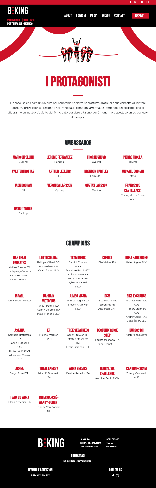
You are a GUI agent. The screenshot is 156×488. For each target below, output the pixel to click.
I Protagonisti (89, 446)
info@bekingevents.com (78, 461)
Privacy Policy (40, 475)
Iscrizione (112, 439)
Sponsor (111, 446)
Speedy (106, 15)
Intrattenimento (90, 443)
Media (93, 15)
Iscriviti (140, 15)
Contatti (120, 15)
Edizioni (81, 15)
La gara (85, 439)
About (68, 15)
